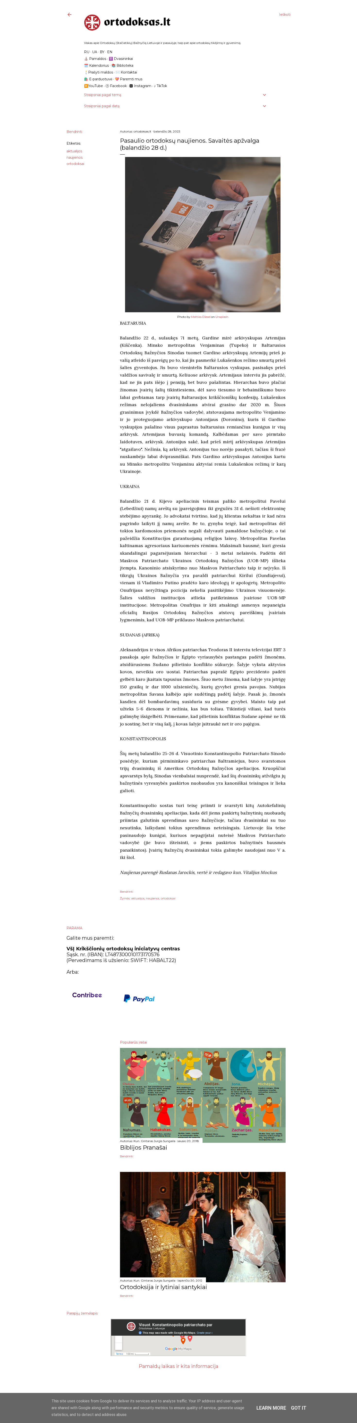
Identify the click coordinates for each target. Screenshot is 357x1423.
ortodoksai (75, 164)
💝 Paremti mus (128, 79)
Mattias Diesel (200, 317)
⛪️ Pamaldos (95, 59)
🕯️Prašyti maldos (98, 72)
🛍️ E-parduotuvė (98, 79)
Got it (298, 1408)
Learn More (271, 1408)
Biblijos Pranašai (143, 1147)
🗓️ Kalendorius (96, 65)
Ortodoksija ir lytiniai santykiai (163, 1287)
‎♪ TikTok (160, 86)
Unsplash (221, 317)
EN (109, 52)
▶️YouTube (93, 86)
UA (94, 52)
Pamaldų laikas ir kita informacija (178, 1366)
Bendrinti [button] (74, 132)
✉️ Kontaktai (126, 72)
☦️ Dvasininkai (121, 59)
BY (102, 52)
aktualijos (74, 151)
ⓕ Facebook (116, 86)
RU (86, 52)
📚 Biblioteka (122, 65)
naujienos (75, 157)
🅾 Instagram (140, 86)
